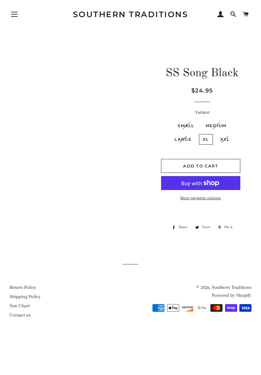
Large (183, 139)
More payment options (200, 197)
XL (206, 139)
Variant (202, 112)
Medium (216, 125)
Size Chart (20, 306)
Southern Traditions (130, 14)
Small (186, 125)
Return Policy (23, 287)
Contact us (20, 315)
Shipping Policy (25, 296)
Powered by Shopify (231, 295)
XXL (225, 139)
